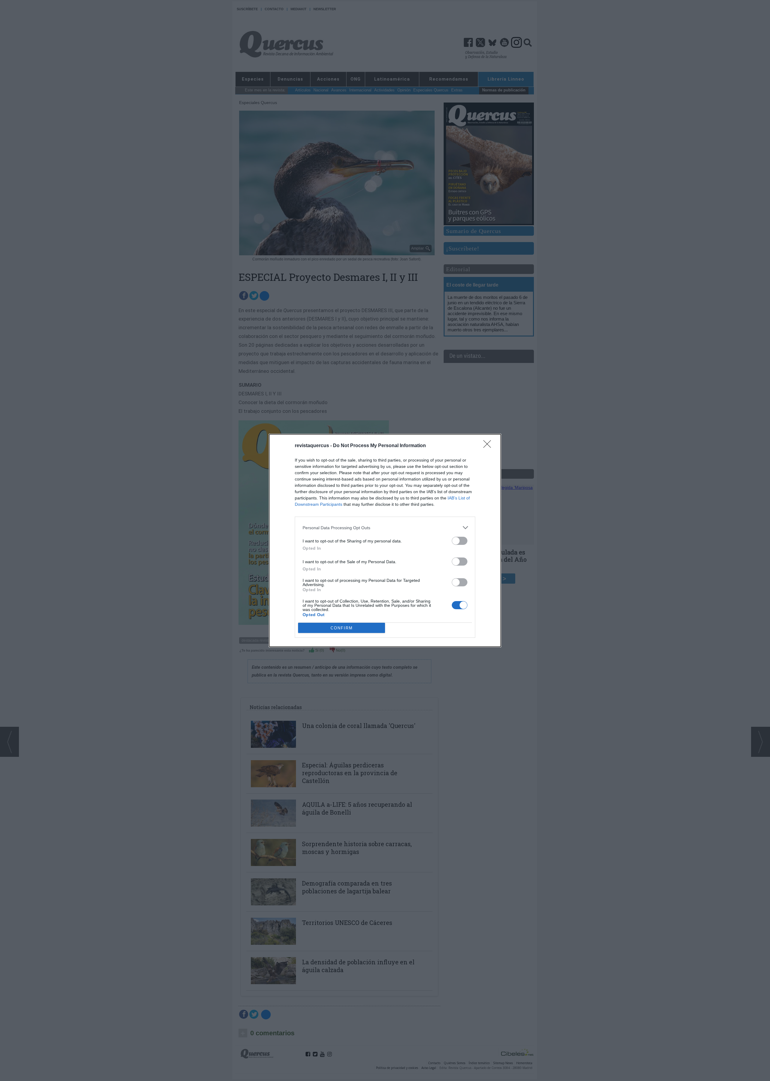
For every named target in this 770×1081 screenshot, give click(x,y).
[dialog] (385, 540)
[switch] (459, 541)
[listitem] (385, 527)
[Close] (489, 446)
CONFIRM (342, 628)
